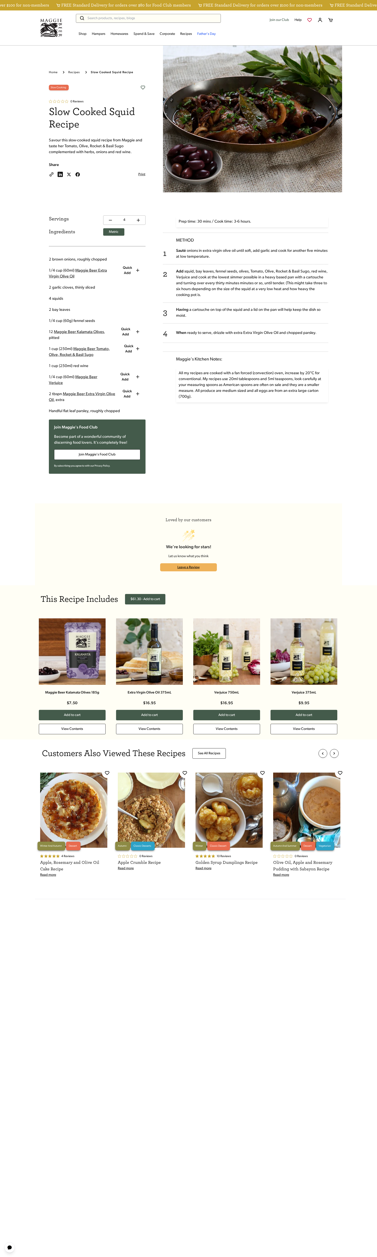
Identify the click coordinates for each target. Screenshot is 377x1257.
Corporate (167, 34)
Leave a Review (188, 567)
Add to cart (72, 715)
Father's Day (206, 34)
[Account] (320, 20)
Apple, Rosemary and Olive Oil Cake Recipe (69, 865)
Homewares (119, 34)
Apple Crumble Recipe (139, 862)
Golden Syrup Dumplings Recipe (226, 862)
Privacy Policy (102, 466)
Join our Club (279, 20)
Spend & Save (144, 34)
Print (141, 174)
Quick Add (127, 270)
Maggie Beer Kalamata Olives (79, 332)
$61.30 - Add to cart (145, 599)
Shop (83, 34)
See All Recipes (209, 753)
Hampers (98, 34)
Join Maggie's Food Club (97, 454)
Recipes (186, 34)
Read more (48, 875)
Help (298, 20)
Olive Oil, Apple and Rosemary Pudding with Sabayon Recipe (302, 865)
